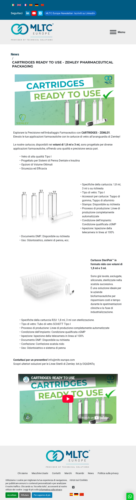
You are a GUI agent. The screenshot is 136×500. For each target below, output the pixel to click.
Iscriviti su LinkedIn (70, 13)
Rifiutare (25, 495)
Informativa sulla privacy (50, 489)
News (15, 54)
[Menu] (113, 32)
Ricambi (80, 473)
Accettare (11, 495)
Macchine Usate (40, 473)
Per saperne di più (42, 495)
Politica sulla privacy (108, 473)
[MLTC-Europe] (68, 458)
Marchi (68, 473)
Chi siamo (23, 473)
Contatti (56, 473)
